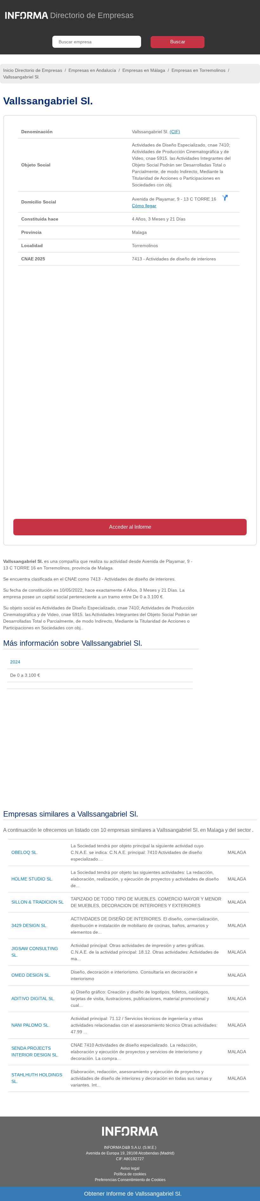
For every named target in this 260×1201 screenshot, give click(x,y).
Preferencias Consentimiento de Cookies (130, 1180)
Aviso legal (130, 1168)
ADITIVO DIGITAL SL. (33, 998)
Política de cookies (130, 1174)
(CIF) (175, 131)
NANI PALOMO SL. (30, 1025)
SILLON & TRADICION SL (37, 902)
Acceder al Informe (130, 527)
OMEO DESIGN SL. (31, 975)
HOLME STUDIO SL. (32, 878)
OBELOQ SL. (24, 852)
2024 (15, 661)
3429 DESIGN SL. (29, 925)
